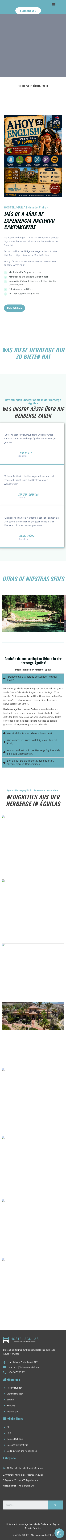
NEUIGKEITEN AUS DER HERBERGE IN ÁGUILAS (33, 800)
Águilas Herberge (16, 790)
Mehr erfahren (14, 308)
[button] (54, 4)
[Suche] (55, 1504)
